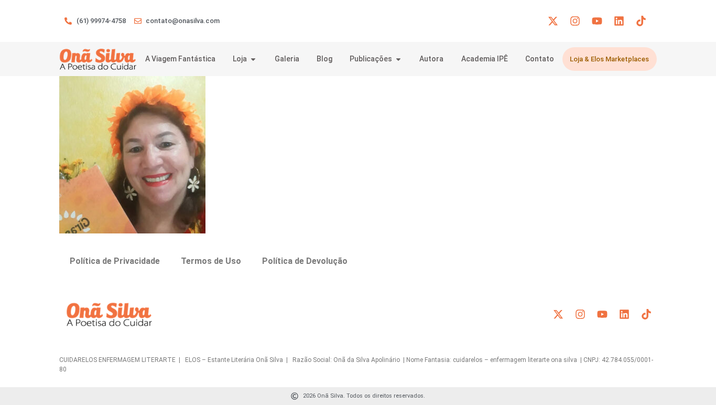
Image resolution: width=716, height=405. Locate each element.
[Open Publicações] (398, 59)
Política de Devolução (305, 261)
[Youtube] (597, 20)
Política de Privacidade (115, 261)
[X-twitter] (553, 20)
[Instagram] (575, 20)
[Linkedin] (619, 20)
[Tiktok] (641, 20)
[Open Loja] (253, 59)
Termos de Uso (211, 261)
